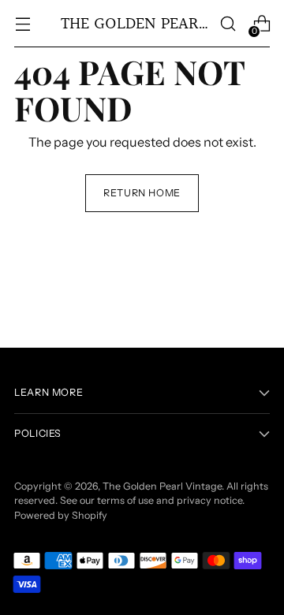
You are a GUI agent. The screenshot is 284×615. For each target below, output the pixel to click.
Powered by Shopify (60, 515)
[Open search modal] (227, 24)
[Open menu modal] (22, 24)
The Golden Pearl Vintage (162, 486)
